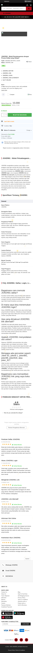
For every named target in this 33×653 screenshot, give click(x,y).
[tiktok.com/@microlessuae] (26, 640)
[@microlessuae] (16, 640)
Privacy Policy (11, 650)
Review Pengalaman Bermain (16, 427)
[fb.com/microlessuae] (21, 640)
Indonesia (6, 1)
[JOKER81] (5, 4)
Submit (27, 558)
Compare (12, 94)
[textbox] (28, 1)
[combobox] (28, 1)
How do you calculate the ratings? (13, 412)
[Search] (29, 8)
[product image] (14, 34)
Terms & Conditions (20, 650)
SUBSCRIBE (25, 624)
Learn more (4, 90)
